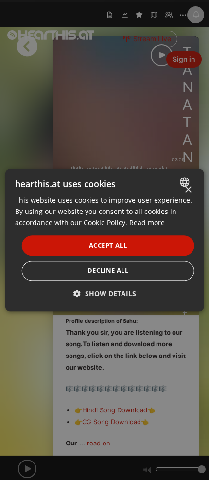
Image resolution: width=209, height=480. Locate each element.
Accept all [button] (108, 245)
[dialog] (104, 240)
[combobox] (185, 182)
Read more (147, 222)
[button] (104, 293)
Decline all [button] (107, 270)
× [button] (188, 190)
